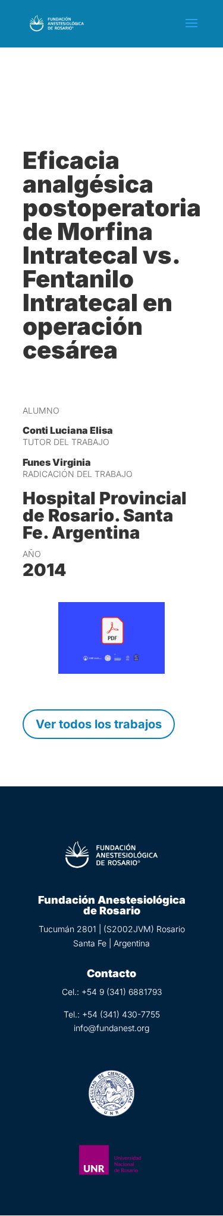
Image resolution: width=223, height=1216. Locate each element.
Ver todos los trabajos (99, 724)
